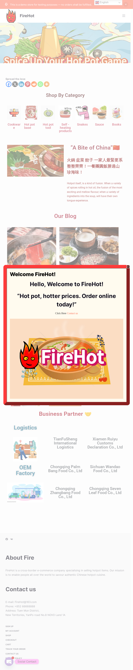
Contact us (72, 313)
